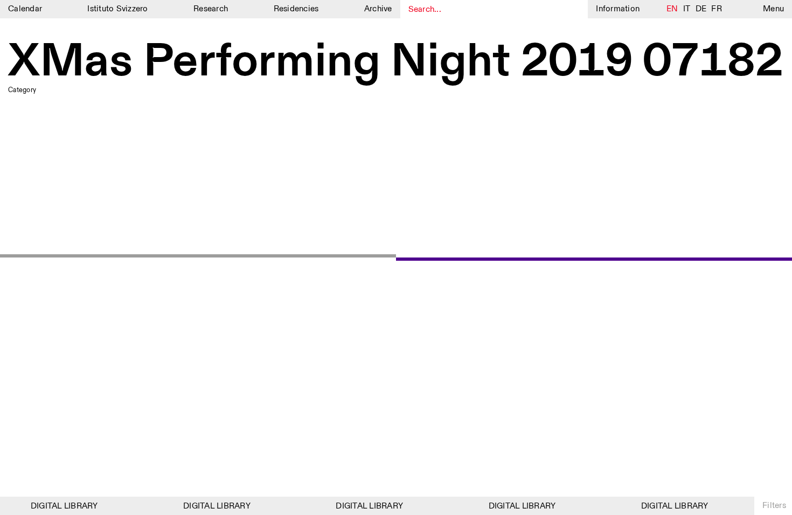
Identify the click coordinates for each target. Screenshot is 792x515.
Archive (378, 9)
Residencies (296, 9)
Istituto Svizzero (117, 9)
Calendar (25, 9)
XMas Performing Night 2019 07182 (395, 62)
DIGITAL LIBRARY (61, 506)
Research (210, 9)
